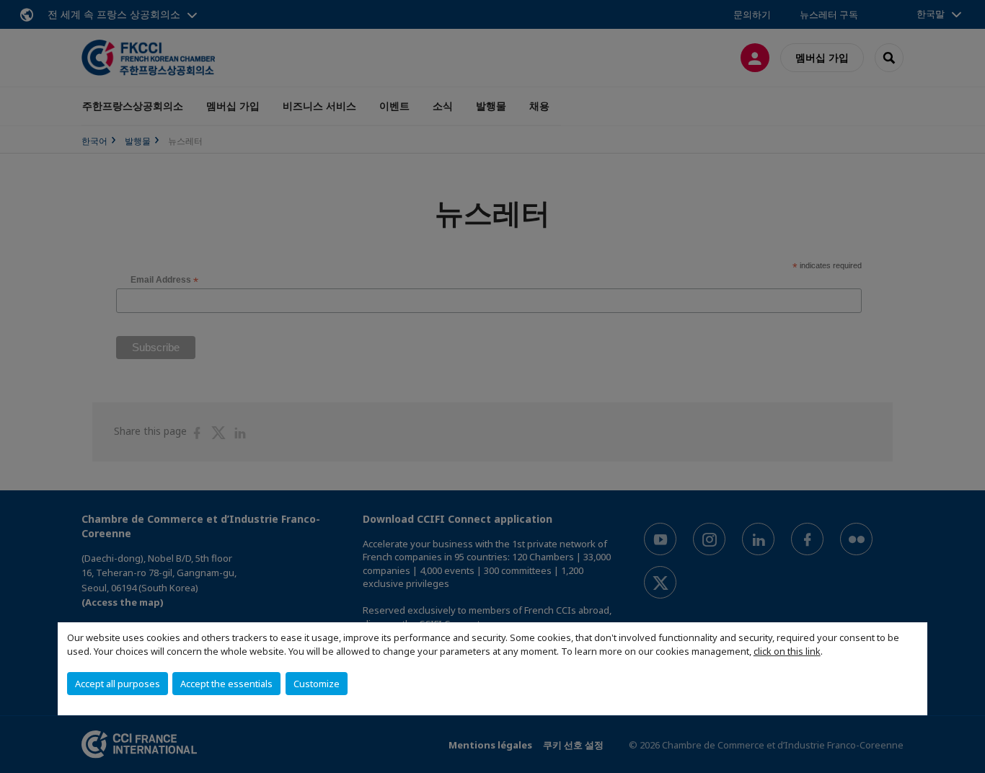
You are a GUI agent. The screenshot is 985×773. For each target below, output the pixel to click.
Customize (316, 683)
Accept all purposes (117, 683)
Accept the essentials (226, 683)
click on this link (787, 651)
